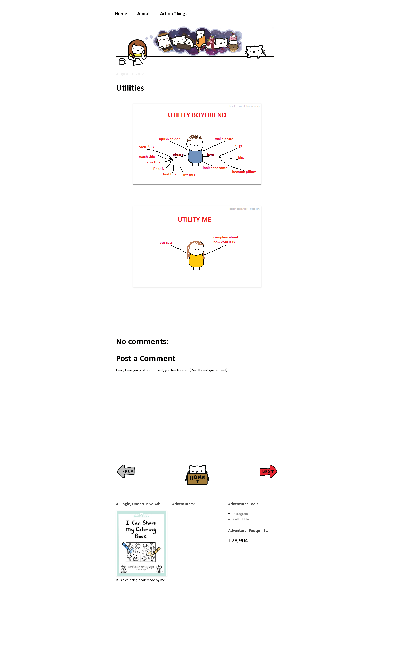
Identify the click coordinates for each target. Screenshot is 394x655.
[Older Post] (268, 472)
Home (121, 14)
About (143, 14)
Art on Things (173, 14)
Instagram (240, 513)
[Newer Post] (125, 472)
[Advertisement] (136, 608)
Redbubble (240, 519)
